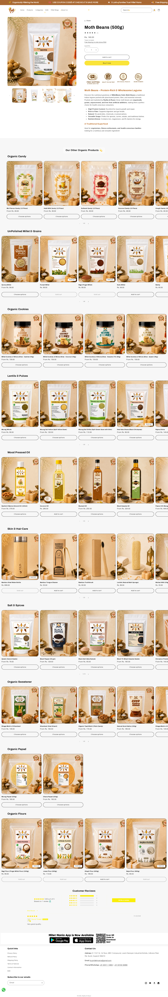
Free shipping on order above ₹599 (95, 42)
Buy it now (107, 63)
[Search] (149, 10)
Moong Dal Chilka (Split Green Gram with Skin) (95, 429)
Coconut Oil (44, 506)
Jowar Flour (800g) (50, 871)
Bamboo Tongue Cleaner (49, 582)
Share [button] (88, 20)
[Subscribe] (42, 982)
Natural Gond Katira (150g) (126, 726)
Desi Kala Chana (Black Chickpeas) (129, 429)
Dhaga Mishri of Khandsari (11, 726)
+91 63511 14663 (106, 965)
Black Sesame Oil (123, 506)
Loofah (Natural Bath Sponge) (128, 582)
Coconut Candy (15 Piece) (127, 208)
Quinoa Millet (6, 285)
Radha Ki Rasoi (86, 995)
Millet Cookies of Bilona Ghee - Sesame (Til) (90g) (103, 357)
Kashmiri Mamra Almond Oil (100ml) (15, 506)
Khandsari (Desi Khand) (48, 726)
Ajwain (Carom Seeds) (9, 659)
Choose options (24, 216)
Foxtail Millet (44, 285)
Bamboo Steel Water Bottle (11, 582)
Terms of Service (13, 964)
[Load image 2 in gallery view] (34, 95)
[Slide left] (9, 95)
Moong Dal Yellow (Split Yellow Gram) (53, 429)
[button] (159, 10)
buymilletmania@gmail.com (100, 960)
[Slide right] (74, 95)
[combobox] (136, 10)
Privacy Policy (12, 953)
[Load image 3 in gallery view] (49, 95)
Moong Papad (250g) (9, 796)
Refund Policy (12, 956)
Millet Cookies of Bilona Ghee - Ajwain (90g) (142, 357)
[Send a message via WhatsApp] (3, 989)
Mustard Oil (83, 506)
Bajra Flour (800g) (133, 871)
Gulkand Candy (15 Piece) (90, 208)
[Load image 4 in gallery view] (64, 95)
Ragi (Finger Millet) (85, 285)
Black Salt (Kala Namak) (87, 659)
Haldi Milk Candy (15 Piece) (54, 208)
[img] (32, 916)
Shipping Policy (12, 960)
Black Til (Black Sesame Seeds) (128, 659)
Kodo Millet (121, 285)
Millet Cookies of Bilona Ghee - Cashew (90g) (18, 357)
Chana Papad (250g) (50, 796)
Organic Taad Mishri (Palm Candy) (91, 726)
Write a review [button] (123, 900)
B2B (8, 971)
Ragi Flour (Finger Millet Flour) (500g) (15, 871)
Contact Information (14, 967)
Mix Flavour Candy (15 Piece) (17, 208)
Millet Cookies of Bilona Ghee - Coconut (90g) (59, 357)
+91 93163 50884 (120, 965)
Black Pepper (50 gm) (48, 659)
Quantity (87, 46)
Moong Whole (6, 429)
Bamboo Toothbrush (86, 582)
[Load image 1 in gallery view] (19, 95)
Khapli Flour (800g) (92, 871)
